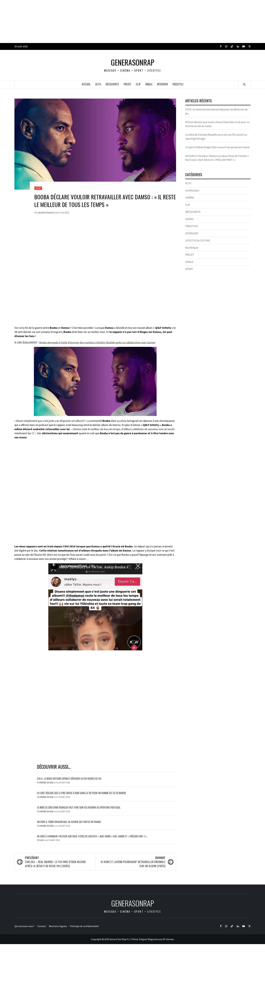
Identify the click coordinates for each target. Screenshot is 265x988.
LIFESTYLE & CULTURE (197, 240)
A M (41, 840)
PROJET (127, 84)
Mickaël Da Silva (47, 782)
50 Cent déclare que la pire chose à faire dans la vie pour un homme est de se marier (81, 793)
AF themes (168, 939)
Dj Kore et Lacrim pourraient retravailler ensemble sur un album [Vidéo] (133, 862)
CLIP (138, 84)
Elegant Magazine (148, 939)
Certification (192, 190)
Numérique (191, 247)
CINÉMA (189, 197)
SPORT (189, 269)
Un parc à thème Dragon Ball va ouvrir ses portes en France (69, 822)
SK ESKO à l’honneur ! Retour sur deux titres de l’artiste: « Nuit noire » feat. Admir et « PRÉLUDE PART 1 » (92, 836)
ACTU (98, 84)
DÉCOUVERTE (112, 84)
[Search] (244, 84)
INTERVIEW (162, 84)
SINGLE (148, 84)
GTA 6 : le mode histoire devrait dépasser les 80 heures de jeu (69, 778)
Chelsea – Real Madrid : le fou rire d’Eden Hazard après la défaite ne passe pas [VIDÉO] (55, 862)
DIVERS (189, 219)
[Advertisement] (92, 21)
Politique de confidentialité (84, 926)
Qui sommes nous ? (24, 926)
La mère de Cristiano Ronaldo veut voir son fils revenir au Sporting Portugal (78, 807)
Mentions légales (58, 926)
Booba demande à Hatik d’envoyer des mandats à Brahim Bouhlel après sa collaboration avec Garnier (97, 342)
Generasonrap (132, 62)
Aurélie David (45, 212)
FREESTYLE (178, 84)
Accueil (86, 84)
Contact (41, 926)
